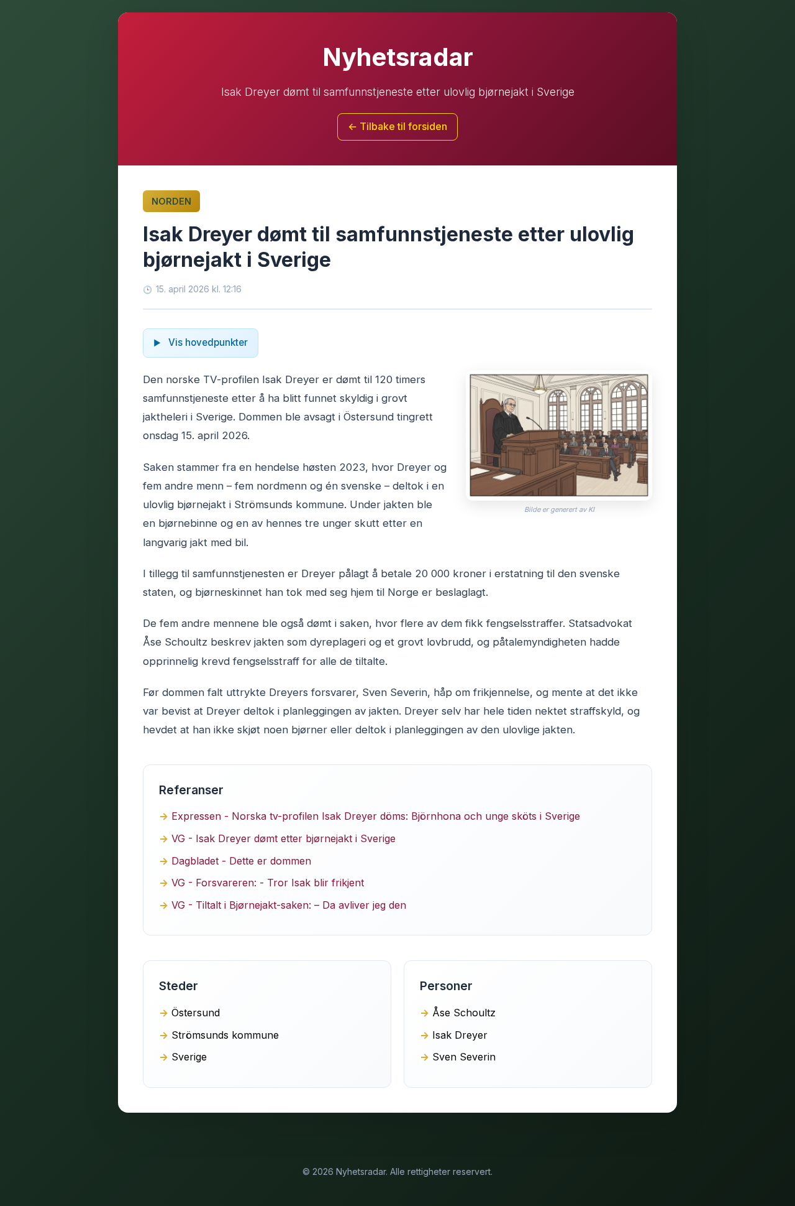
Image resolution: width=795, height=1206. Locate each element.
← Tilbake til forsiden (397, 126)
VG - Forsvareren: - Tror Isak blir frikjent (267, 882)
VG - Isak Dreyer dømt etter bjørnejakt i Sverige (283, 838)
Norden (171, 201)
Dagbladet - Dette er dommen (241, 861)
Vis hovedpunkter (207, 342)
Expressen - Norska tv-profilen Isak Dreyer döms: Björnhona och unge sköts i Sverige (375, 816)
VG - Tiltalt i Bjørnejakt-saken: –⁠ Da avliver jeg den (288, 905)
